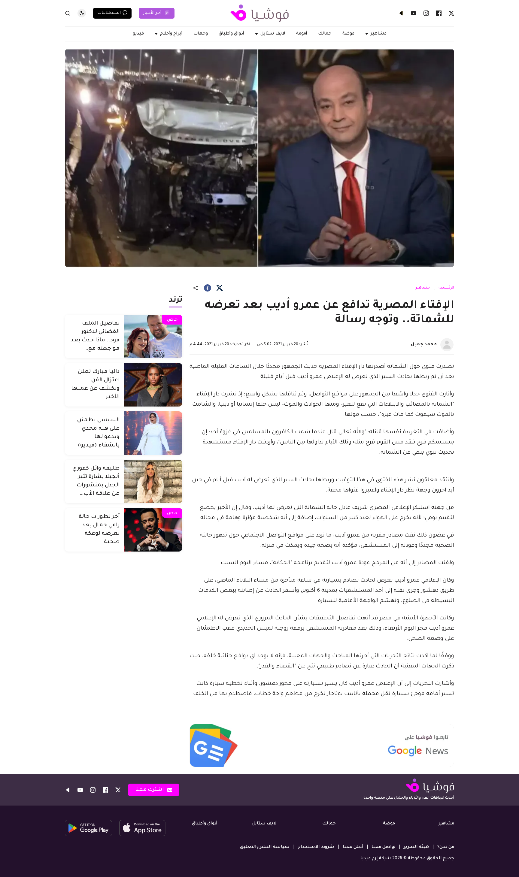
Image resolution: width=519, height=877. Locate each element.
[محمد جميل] (447, 344)
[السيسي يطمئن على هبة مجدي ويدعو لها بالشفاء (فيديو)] (153, 433)
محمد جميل (424, 344)
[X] (451, 13)
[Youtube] (413, 13)
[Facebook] (439, 13)
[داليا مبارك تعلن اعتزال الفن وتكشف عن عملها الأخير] (153, 385)
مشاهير (422, 288)
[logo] (259, 13)
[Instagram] (426, 13)
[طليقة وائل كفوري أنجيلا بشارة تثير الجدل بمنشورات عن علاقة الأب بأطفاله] (153, 481)
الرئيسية (446, 288)
